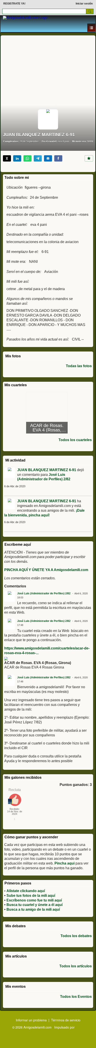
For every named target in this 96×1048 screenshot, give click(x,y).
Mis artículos (16, 956)
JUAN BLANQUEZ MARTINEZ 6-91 (46, 470)
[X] (7, 158)
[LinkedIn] (17, 158)
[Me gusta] (89, 158)
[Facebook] (58, 158)
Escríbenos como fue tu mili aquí (34, 900)
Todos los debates (76, 936)
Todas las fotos (79, 366)
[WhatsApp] (27, 158)
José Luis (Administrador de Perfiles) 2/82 (44, 593)
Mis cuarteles (15, 385)
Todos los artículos (75, 966)
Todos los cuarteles (75, 440)
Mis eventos (15, 986)
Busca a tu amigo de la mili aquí (33, 909)
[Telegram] (38, 158)
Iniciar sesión (84, 3)
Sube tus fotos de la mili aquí (30, 895)
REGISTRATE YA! (14, 3)
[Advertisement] (48, 69)
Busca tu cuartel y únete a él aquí (34, 905)
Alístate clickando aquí (25, 891)
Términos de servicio (65, 1020)
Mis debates (15, 926)
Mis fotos (13, 356)
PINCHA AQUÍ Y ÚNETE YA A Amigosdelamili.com (46, 570)
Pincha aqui (64, 863)
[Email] (48, 158)
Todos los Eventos (76, 996)
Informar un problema (31, 1020)
